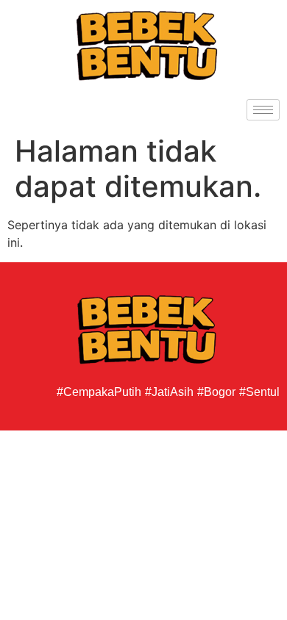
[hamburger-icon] (263, 109)
